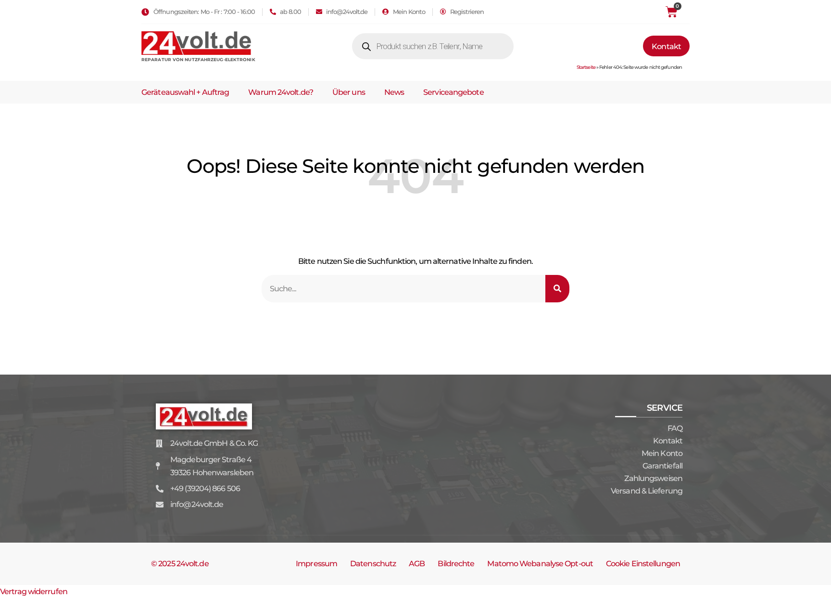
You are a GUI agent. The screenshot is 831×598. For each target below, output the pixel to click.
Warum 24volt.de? (280, 92)
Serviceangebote (453, 92)
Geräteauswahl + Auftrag (185, 92)
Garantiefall (662, 465)
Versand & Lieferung (646, 490)
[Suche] (557, 288)
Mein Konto (662, 453)
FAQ (674, 428)
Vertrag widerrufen (33, 591)
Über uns (348, 92)
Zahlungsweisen (653, 478)
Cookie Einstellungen (643, 563)
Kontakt (667, 440)
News (394, 92)
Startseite (586, 67)
